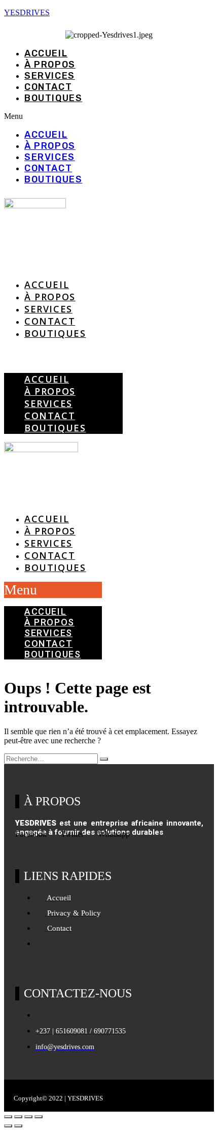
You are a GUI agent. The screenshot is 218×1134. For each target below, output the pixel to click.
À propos (50, 64)
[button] (109, 116)
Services (49, 75)
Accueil (45, 53)
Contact (48, 86)
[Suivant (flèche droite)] (18, 1125)
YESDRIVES (27, 12)
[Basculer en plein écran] (18, 1116)
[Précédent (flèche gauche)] (8, 1125)
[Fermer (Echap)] (38, 1116)
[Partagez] (28, 1116)
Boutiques (53, 98)
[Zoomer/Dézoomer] (8, 1116)
